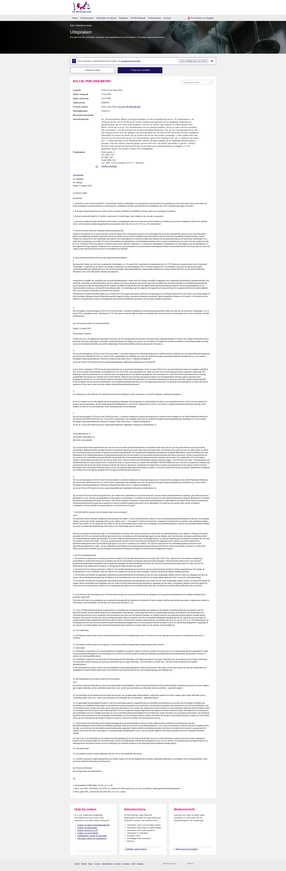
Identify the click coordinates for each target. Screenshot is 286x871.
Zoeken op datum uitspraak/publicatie (93, 825)
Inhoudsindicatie (80, 119)
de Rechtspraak (138, 18)
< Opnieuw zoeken (92, 70)
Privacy (90, 863)
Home (75, 18)
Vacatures (125, 863)
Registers (123, 18)
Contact (167, 18)
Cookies (97, 863)
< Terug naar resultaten (140, 70)
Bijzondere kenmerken (83, 115)
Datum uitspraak (80, 94)
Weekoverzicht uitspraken (186, 849)
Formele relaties (80, 107)
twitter (196, 863)
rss (178, 863)
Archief (133, 863)
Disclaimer (140, 863)
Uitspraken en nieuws (106, 18)
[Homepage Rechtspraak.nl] (81, 7)
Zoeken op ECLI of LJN (87, 830)
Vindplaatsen (79, 152)
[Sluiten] (212, 61)
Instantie (77, 90)
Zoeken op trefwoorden (87, 828)
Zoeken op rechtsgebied (87, 833)
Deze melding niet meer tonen (193, 61)
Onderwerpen (86, 18)
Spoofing (118, 863)
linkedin (207, 863)
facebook (199, 863)
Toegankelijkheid (107, 863)
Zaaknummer (79, 103)
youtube (211, 863)
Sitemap (84, 863)
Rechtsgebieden (80, 111)
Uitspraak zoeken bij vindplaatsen (92, 838)
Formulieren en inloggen (202, 18)
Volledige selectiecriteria (136, 849)
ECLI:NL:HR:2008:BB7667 (129, 107)
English (77, 863)
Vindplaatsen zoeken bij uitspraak (92, 836)
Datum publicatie (81, 98)
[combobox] (197, 82)
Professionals (154, 18)
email (182, 863)
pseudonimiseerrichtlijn (130, 61)
